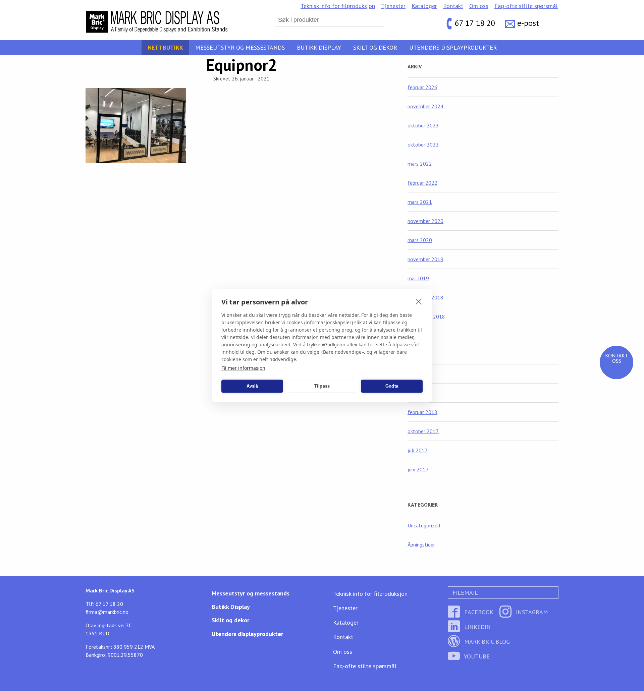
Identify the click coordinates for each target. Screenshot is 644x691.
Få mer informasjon (243, 367)
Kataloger (424, 6)
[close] (419, 301)
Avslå (252, 386)
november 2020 (425, 221)
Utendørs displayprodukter (453, 47)
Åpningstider (421, 544)
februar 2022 (422, 182)
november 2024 (425, 106)
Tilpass (322, 386)
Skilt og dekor (375, 47)
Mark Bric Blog (486, 641)
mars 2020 (420, 240)
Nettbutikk (165, 47)
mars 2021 (420, 201)
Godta (391, 386)
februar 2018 (422, 412)
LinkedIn (477, 627)
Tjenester (393, 6)
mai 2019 (418, 278)
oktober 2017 (423, 431)
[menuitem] (338, 6)
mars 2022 (420, 163)
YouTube (476, 656)
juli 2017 (418, 450)
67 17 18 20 (475, 23)
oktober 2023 (423, 125)
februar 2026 (422, 87)
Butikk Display (319, 47)
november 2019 (425, 259)
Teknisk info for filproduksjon (338, 6)
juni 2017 (418, 469)
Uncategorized (424, 525)
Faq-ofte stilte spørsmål (526, 6)
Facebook (478, 612)
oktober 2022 (423, 144)
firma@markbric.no (107, 612)
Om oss (478, 6)
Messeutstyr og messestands (240, 47)
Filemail (464, 592)
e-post (528, 23)
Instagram (531, 612)
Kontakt (453, 6)
